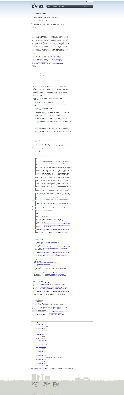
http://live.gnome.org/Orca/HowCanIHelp (58, 232)
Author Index (71, 368)
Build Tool (45, 391)
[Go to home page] (39, 8)
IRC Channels (46, 387)
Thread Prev (45, 368)
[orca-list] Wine (40, 334)
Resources (45, 382)
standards (38, 394)
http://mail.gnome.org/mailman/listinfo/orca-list (48, 219)
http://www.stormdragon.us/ (54, 59)
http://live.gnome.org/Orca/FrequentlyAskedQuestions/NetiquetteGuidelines (50, 229)
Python (57, 394)
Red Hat (46, 394)
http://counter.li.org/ (56, 57)
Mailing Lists (54, 6)
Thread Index (59, 368)
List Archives (61, 6)
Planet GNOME (56, 385)
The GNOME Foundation (36, 388)
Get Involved (34, 384)
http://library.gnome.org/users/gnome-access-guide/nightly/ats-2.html (53, 223)
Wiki (44, 385)
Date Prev (33, 368)
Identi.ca (55, 387)
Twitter (54, 388)
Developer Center (46, 383)
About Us (33, 383)
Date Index (65, 368)
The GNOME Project (36, 382)
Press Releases (56, 383)
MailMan (54, 394)
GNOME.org (89, 1)
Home (49, 6)
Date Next (38, 368)
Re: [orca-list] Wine (41, 324)
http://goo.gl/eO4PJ (42, 62)
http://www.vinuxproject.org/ (54, 56)
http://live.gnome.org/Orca (46, 220)
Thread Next (51, 368)
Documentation (46, 384)
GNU (61, 394)
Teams (33, 385)
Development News (57, 386)
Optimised (33, 394)
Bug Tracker (45, 388)
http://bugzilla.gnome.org (59, 230)
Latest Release (56, 384)
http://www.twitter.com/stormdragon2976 (53, 63)
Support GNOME (35, 386)
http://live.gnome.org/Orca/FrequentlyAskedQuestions (57, 225)
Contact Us (34, 387)
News (54, 382)
